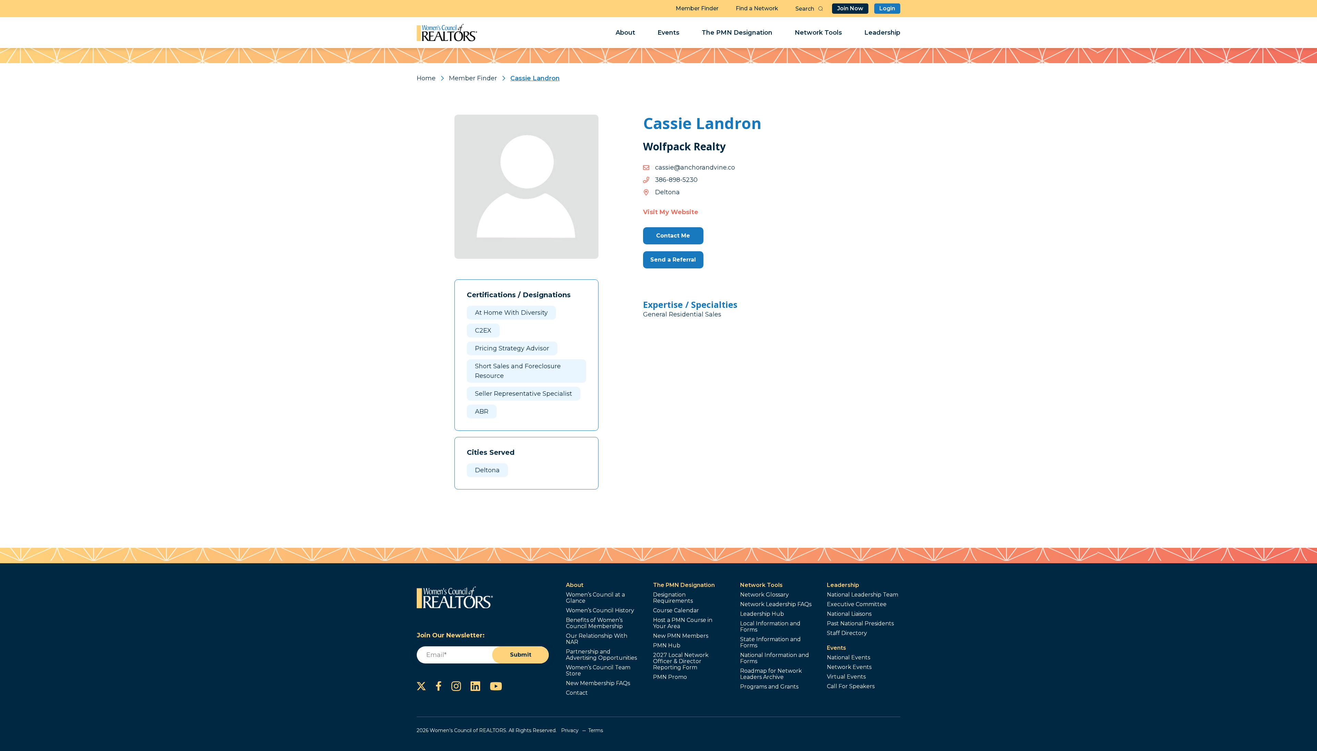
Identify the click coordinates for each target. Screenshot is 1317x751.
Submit (520, 654)
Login (887, 8)
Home (426, 78)
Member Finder (697, 8)
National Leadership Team (862, 595)
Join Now (850, 8)
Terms (595, 730)
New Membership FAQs (598, 683)
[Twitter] (421, 686)
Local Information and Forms (770, 627)
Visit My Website (670, 212)
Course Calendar (676, 611)
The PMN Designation (737, 32)
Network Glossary (764, 595)
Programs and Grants (769, 687)
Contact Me (673, 235)
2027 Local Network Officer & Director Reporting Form (681, 661)
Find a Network (757, 8)
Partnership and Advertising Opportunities (601, 655)
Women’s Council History (600, 611)
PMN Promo (670, 677)
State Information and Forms (770, 642)
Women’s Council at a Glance (595, 598)
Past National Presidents (860, 624)
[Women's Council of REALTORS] (447, 32)
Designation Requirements (673, 598)
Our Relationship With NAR (596, 639)
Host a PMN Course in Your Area (682, 623)
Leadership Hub (762, 614)
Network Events (849, 667)
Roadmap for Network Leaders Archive (771, 674)
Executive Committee (857, 604)
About (625, 32)
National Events (848, 658)
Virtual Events (846, 677)
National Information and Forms (774, 658)
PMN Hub (666, 646)
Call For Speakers (851, 686)
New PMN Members (680, 636)
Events (668, 32)
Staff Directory (847, 633)
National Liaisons (849, 614)
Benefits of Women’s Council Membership (594, 623)
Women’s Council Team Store (598, 671)
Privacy (570, 730)
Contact (577, 693)
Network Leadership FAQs (775, 604)
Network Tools (818, 32)
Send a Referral (673, 259)
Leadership (882, 32)
